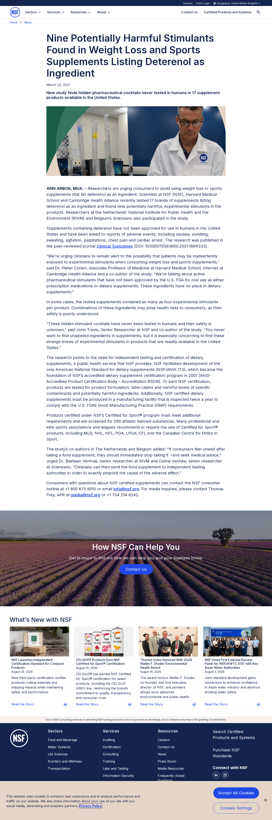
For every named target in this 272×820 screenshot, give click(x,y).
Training (109, 761)
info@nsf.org (126, 489)
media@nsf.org (85, 494)
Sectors (31, 12)
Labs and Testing (115, 768)
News (28, 22)
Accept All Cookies (236, 793)
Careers (188, 3)
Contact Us (166, 747)
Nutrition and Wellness (65, 761)
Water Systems (59, 747)
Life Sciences (58, 754)
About (101, 12)
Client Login (203, 3)
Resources (79, 12)
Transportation (59, 768)
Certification (112, 747)
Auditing (109, 740)
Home (13, 22)
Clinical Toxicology (115, 246)
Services (53, 12)
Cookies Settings (236, 808)
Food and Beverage (62, 740)
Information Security (118, 776)
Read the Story (22, 704)
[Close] (265, 800)
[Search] (258, 12)
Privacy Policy (90, 806)
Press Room (167, 761)
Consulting (111, 754)
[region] (136, 800)
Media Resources (171, 768)
